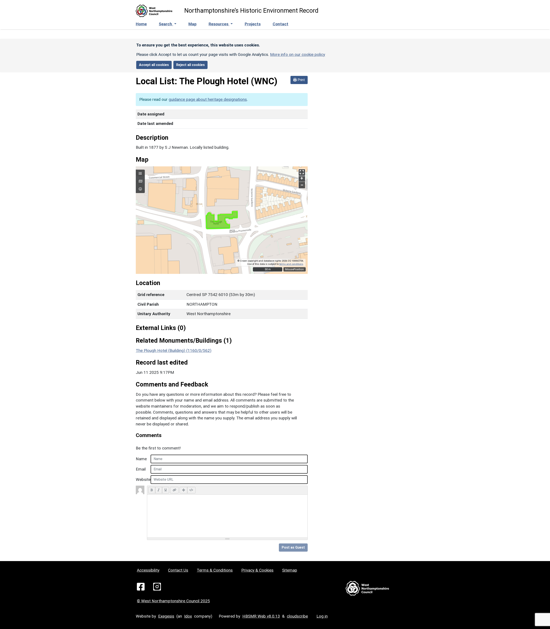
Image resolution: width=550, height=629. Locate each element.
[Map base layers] (140, 181)
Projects (253, 23)
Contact (280, 23)
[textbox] (227, 516)
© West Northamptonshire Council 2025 (173, 600)
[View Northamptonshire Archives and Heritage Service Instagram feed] (157, 586)
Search (166, 23)
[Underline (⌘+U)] (165, 490)
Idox (188, 616)
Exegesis (166, 616)
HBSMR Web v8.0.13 (261, 616)
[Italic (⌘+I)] (158, 490)
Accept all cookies (154, 65)
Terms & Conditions (215, 570)
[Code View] (191, 490)
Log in (322, 616)
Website (142, 479)
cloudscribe (297, 616)
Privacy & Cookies (257, 570)
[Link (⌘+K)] (174, 490)
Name (141, 458)
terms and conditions (291, 264)
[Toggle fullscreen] (302, 172)
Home (141, 23)
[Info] (140, 189)
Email (141, 469)
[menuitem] (167, 24)
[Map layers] (140, 174)
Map (192, 23)
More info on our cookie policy (297, 54)
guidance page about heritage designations (208, 99)
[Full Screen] (183, 490)
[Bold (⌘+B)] (151, 490)
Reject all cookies (190, 65)
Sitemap (289, 570)
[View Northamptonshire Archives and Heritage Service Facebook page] (141, 586)
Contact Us (178, 570)
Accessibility (148, 570)
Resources (219, 23)
